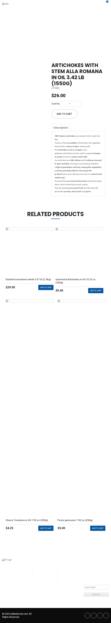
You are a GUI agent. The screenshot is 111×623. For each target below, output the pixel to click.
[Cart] (105, 3)
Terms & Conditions (68, 574)
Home (37, 565)
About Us (39, 568)
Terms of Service (67, 578)
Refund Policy (66, 581)
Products (40, 575)
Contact (39, 578)
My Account (65, 568)
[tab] (60, 127)
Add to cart (64, 114)
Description (61, 127)
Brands (38, 571)
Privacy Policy (66, 571)
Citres (55, 88)
